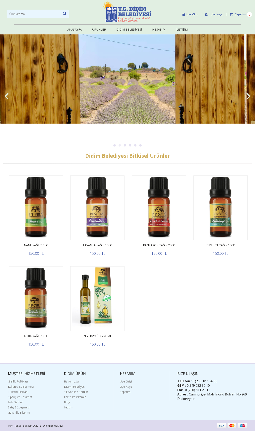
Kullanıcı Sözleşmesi (21, 386)
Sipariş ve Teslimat (20, 397)
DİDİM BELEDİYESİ (129, 29)
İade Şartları (15, 402)
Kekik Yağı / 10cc (36, 336)
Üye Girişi (192, 14)
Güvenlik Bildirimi (19, 412)
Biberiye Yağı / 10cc (220, 245)
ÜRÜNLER (99, 29)
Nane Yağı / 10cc (36, 245)
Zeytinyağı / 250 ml (97, 336)
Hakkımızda (71, 381)
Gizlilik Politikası (18, 381)
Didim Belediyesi (74, 386)
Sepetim (240, 14)
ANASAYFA (74, 29)
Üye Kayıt (217, 14)
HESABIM (158, 29)
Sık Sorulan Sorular (76, 392)
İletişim (68, 407)
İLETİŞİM (182, 29)
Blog (67, 402)
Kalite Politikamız (75, 397)
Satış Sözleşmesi (18, 407)
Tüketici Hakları (17, 392)
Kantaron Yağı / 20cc (159, 245)
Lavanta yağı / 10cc (97, 245)
